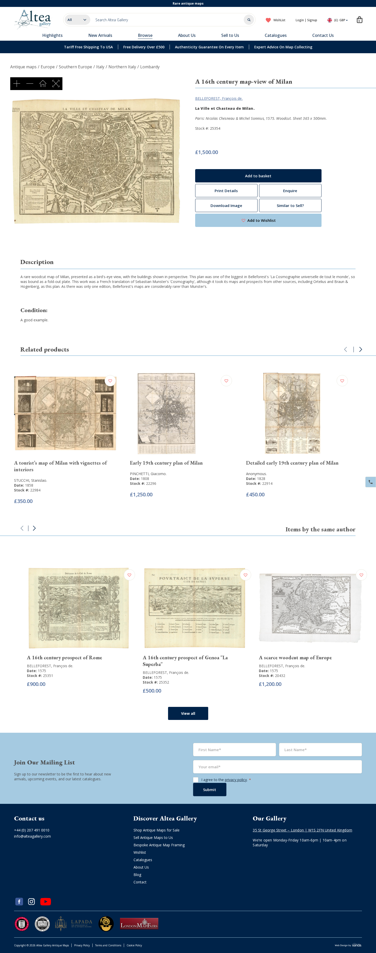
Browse (145, 35)
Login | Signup (306, 20)
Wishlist (140, 852)
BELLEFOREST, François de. (219, 98)
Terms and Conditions (108, 945)
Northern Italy (122, 67)
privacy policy (236, 779)
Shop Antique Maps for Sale (157, 830)
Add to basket (258, 175)
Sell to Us (230, 35)
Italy (100, 67)
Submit (209, 789)
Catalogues (276, 35)
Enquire (290, 190)
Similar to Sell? (290, 205)
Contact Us (323, 35)
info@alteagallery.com (32, 836)
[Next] (360, 349)
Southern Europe (75, 67)
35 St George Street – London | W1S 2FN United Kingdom (302, 830)
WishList (279, 20)
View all (188, 713)
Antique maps (23, 67)
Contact (140, 882)
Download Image (226, 205)
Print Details (226, 190)
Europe (48, 67)
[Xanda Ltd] (348, 945)
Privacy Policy (82, 945)
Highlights (52, 35)
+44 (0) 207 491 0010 (31, 830)
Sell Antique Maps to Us (153, 837)
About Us (187, 35)
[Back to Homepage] (33, 19)
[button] (258, 220)
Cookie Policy (134, 945)
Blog (137, 874)
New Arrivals (100, 35)
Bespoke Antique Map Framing (159, 844)
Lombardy (150, 67)
